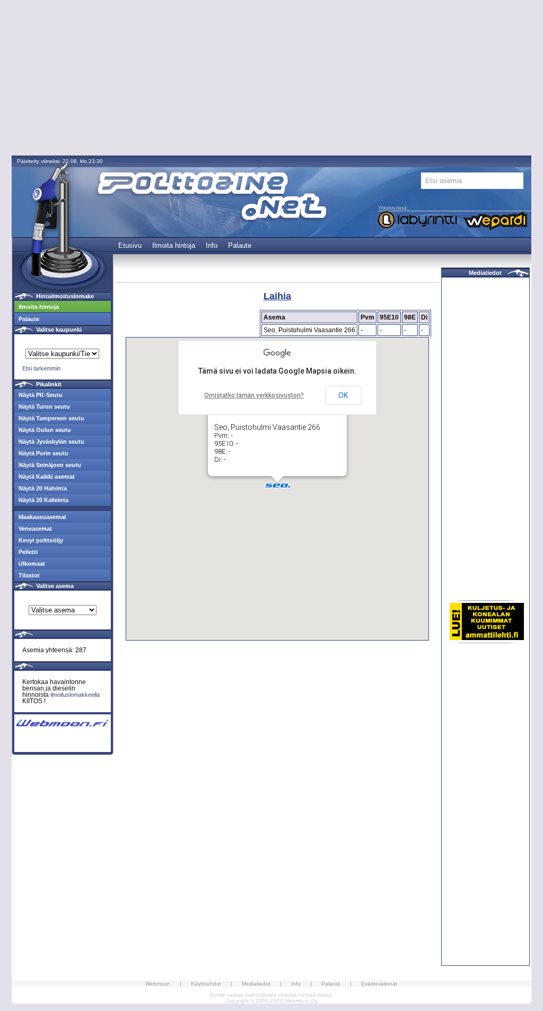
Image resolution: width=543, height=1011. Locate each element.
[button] (277, 485)
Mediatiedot (485, 273)
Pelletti (28, 552)
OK (343, 395)
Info (211, 245)
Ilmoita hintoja (173, 245)
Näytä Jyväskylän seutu (51, 441)
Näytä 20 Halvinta (43, 488)
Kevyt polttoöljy (41, 540)
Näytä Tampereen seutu (51, 418)
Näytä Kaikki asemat (47, 476)
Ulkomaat (32, 563)
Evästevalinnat (379, 984)
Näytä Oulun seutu (45, 430)
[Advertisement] (271, 78)
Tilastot (29, 575)
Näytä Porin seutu (43, 453)
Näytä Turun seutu (44, 406)
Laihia (277, 296)
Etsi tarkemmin (41, 368)
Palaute (239, 245)
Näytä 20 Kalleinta (43, 500)
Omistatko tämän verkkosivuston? (254, 395)
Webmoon (157, 984)
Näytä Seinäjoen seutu (50, 465)
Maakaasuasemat (42, 517)
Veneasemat (35, 528)
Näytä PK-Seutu (41, 395)
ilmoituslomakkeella (75, 695)
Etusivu (130, 245)
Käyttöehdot (206, 984)
